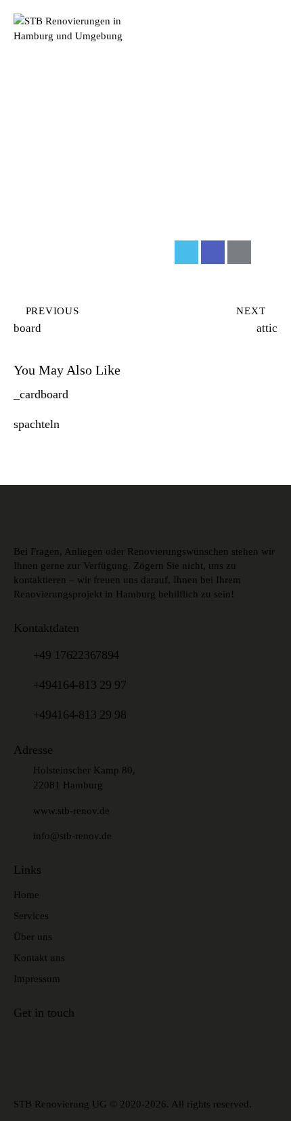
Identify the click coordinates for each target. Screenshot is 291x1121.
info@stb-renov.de (72, 835)
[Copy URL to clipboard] (265, 252)
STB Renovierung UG (60, 1104)
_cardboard (41, 394)
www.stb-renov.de (71, 810)
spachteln (37, 424)
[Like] (26, 252)
